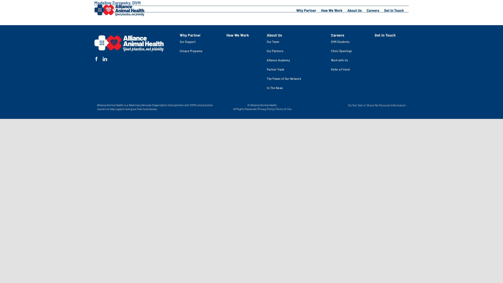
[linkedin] (105, 59)
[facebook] (96, 59)
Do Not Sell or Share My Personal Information (377, 105)
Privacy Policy (266, 109)
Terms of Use (283, 109)
